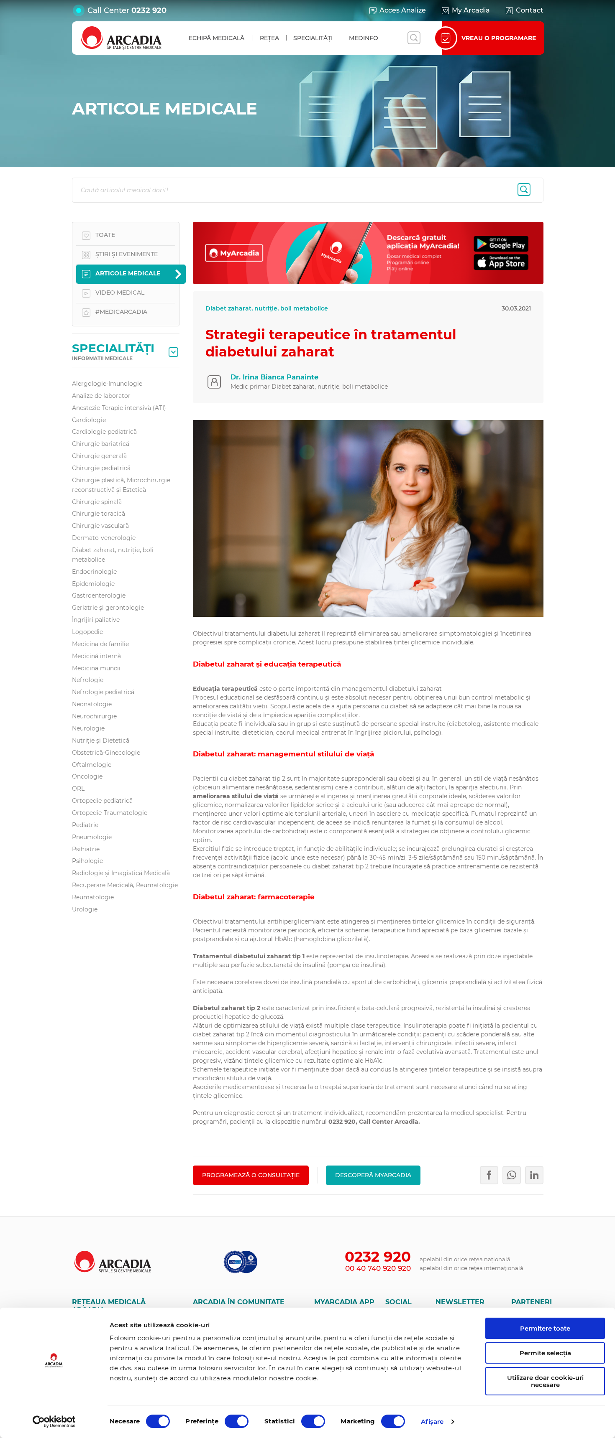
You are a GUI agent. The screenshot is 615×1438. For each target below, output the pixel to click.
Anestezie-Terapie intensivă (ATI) (119, 408)
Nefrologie (87, 680)
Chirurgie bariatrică (100, 444)
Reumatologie (93, 897)
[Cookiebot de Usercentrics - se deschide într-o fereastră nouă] (54, 1421)
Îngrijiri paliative (96, 620)
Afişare (432, 1421)
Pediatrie (85, 825)
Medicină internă (96, 656)
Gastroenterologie (99, 595)
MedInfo (363, 38)
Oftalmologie (91, 765)
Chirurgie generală (99, 456)
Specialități (313, 38)
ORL (78, 788)
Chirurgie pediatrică (101, 468)
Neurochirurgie (94, 716)
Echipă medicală (216, 38)
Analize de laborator (101, 396)
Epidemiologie (93, 584)
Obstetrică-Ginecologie (106, 752)
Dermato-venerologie (104, 538)
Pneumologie (92, 837)
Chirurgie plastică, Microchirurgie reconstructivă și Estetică (121, 485)
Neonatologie (92, 704)
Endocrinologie (94, 571)
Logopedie (87, 632)
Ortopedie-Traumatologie (109, 813)
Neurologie (88, 728)
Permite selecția (545, 1353)
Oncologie (87, 776)
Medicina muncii (96, 668)
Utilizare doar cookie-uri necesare (545, 1381)
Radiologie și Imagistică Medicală (121, 873)
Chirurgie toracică (98, 513)
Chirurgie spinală (97, 502)
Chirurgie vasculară (100, 525)
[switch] (237, 1421)
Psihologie (87, 861)
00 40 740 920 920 (378, 1268)
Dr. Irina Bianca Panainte (274, 377)
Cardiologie (89, 420)
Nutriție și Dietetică (100, 740)
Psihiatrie (86, 849)
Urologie (84, 909)
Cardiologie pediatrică (104, 431)
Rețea (269, 38)
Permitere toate (545, 1328)
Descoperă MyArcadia (373, 1175)
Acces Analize (402, 10)
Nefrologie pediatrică (103, 692)
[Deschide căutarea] (413, 38)
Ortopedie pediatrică (102, 800)
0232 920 (149, 10)
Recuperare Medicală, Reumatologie (125, 885)
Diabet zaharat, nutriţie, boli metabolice (113, 554)
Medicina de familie (100, 644)
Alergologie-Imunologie (107, 383)
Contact (529, 10)
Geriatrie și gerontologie (108, 607)
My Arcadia (471, 10)
